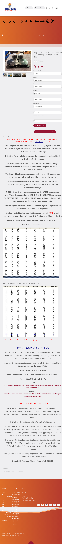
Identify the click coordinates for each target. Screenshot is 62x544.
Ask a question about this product (45, 131)
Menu (29, 8)
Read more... (15, 524)
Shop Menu (40, 8)
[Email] (61, 53)
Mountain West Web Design (14, 535)
